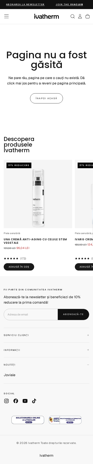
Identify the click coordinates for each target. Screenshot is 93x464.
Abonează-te (73, 314)
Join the (68, 4)
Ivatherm (46, 455)
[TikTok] (34, 401)
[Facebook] (16, 401)
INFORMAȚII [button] (12, 350)
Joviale (9, 375)
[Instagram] (6, 401)
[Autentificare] (80, 16)
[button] (6, 16)
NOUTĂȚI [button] (10, 364)
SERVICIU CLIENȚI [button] (16, 335)
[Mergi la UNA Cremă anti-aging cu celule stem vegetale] (38, 194)
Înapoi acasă (46, 98)
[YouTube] (25, 401)
